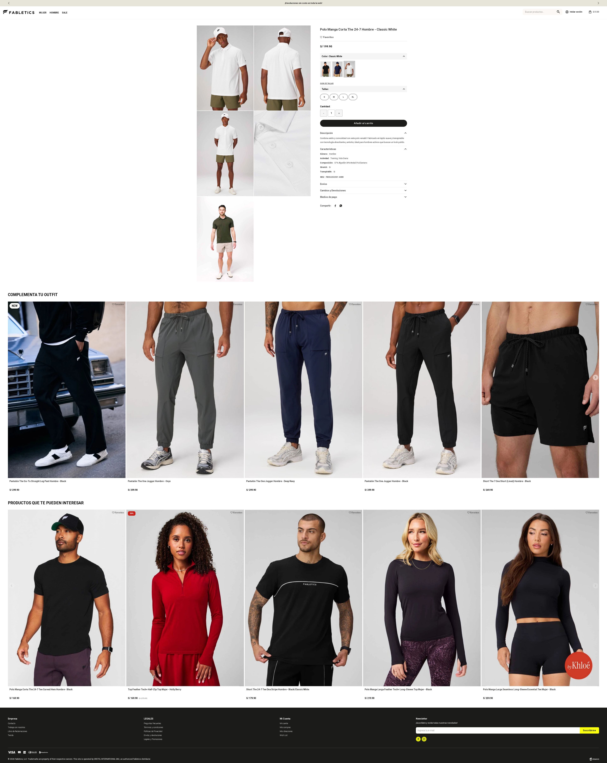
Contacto (11, 723)
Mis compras (285, 727)
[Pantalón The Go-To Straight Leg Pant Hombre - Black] (67, 389)
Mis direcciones (286, 731)
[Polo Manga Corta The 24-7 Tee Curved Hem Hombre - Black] (67, 598)
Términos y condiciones (153, 727)
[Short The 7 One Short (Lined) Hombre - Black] (540, 389)
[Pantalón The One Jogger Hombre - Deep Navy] (303, 389)
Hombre (54, 12)
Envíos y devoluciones (153, 735)
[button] (598, 3)
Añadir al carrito (363, 123)
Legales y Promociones (153, 739)
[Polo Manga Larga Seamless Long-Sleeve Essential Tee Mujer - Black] (540, 598)
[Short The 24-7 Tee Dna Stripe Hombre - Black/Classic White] (303, 598)
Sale (64, 12)
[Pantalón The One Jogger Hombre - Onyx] (185, 389)
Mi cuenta (284, 723)
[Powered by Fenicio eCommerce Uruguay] (594, 759)
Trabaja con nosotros (16, 727)
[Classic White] (349, 69)
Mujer (42, 12)
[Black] (325, 69)
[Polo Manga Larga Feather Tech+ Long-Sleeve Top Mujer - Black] (422, 598)
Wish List (284, 735)
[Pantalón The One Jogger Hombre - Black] (422, 389)
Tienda (10, 735)
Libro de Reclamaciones (17, 731)
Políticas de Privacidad (153, 731)
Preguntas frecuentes (152, 723)
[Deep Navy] (337, 69)
